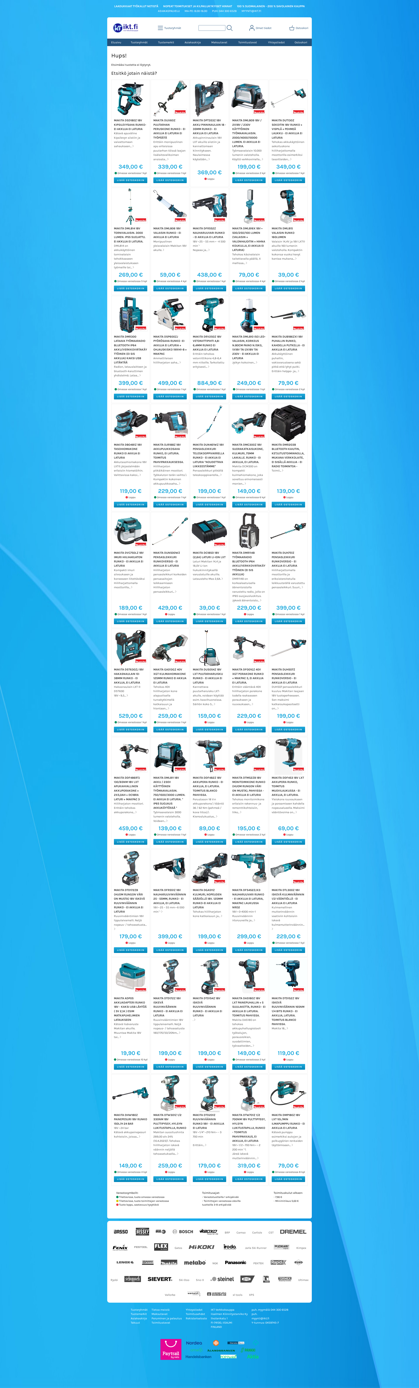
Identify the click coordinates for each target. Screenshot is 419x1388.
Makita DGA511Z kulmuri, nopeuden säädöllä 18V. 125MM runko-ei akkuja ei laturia (208, 898)
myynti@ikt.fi (260, 1318)
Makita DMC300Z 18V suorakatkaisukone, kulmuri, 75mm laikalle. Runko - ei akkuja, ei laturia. (247, 453)
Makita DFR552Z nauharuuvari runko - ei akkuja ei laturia (209, 233)
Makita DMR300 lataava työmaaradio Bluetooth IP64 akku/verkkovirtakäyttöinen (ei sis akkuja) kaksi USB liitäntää (130, 349)
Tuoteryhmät (139, 42)
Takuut (135, 1322)
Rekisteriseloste (196, 1318)
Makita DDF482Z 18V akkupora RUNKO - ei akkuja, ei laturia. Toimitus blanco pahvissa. (208, 786)
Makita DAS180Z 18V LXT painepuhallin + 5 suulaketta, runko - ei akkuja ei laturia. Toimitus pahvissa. (248, 1007)
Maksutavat (219, 42)
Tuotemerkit (166, 42)
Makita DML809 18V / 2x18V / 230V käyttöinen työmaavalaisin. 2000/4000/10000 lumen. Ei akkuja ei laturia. (247, 133)
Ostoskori (301, 42)
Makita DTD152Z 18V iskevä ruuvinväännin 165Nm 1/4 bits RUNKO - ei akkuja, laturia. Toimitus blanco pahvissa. (288, 1011)
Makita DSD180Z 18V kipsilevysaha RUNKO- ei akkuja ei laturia (130, 125)
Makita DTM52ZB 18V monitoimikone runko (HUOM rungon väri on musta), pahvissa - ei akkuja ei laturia (248, 786)
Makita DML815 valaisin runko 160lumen (283, 233)
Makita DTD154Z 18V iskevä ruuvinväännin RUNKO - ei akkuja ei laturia (207, 1007)
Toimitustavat (247, 42)
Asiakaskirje (193, 42)
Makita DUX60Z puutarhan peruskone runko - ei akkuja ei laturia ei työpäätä (169, 129)
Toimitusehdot (195, 1314)
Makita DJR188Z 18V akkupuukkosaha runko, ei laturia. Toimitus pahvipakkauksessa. (168, 453)
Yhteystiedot (276, 42)
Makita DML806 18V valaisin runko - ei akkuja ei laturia (167, 233)
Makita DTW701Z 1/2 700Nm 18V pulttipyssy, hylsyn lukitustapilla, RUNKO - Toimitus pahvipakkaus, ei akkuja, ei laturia (248, 1127)
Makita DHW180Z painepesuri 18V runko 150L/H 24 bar (130, 1119)
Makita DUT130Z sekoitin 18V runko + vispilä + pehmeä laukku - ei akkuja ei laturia (287, 129)
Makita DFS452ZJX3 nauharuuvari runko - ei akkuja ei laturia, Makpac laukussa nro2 (248, 898)
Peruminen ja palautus (167, 1318)
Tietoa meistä (161, 1309)
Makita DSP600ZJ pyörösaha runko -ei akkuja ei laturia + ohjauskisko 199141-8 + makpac (170, 345)
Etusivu (116, 42)
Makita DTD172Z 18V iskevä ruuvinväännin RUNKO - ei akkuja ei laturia (168, 1007)
